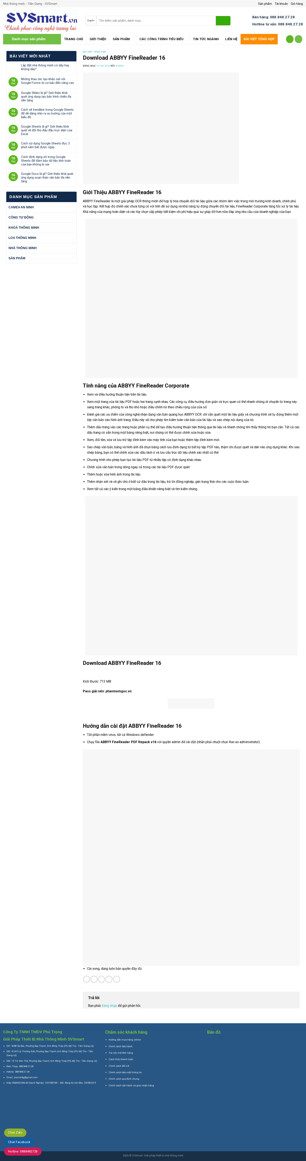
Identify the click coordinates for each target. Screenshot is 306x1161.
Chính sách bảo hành (120, 1046)
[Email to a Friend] (101, 979)
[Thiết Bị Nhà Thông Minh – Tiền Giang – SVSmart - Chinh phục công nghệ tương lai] (41, 20)
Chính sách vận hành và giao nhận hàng (131, 1085)
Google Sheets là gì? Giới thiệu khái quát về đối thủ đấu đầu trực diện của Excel (46, 130)
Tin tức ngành (206, 39)
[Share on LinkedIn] (116, 979)
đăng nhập (109, 1006)
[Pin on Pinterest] (109, 979)
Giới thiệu (98, 39)
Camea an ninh (21, 207)
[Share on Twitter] (94, 979)
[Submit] (223, 20)
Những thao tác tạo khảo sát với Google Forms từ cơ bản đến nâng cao (47, 81)
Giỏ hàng (297, 4)
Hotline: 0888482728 (23, 1151)
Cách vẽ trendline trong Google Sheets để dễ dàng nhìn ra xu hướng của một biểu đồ (47, 113)
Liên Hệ (231, 39)
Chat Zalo (15, 1132)
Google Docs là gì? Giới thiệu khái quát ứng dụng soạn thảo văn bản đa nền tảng (47, 177)
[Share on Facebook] (86, 979)
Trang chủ (73, 39)
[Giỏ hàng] (299, 39)
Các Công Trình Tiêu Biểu (161, 39)
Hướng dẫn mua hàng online (125, 1039)
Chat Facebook (19, 1142)
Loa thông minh (22, 238)
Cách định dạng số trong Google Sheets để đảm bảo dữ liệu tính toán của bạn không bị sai (46, 160)
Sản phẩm (265, 4)
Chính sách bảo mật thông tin (125, 1072)
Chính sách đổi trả (119, 1065)
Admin (120, 66)
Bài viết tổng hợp (259, 39)
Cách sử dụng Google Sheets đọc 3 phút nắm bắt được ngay (45, 145)
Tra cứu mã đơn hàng (121, 1052)
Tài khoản (281, 4)
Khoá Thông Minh (24, 227)
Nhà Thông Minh (23, 248)
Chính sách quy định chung (124, 1078)
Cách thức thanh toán (121, 1059)
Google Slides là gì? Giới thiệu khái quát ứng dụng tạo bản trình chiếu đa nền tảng (46, 96)
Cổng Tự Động (21, 217)
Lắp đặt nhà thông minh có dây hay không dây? (45, 67)
